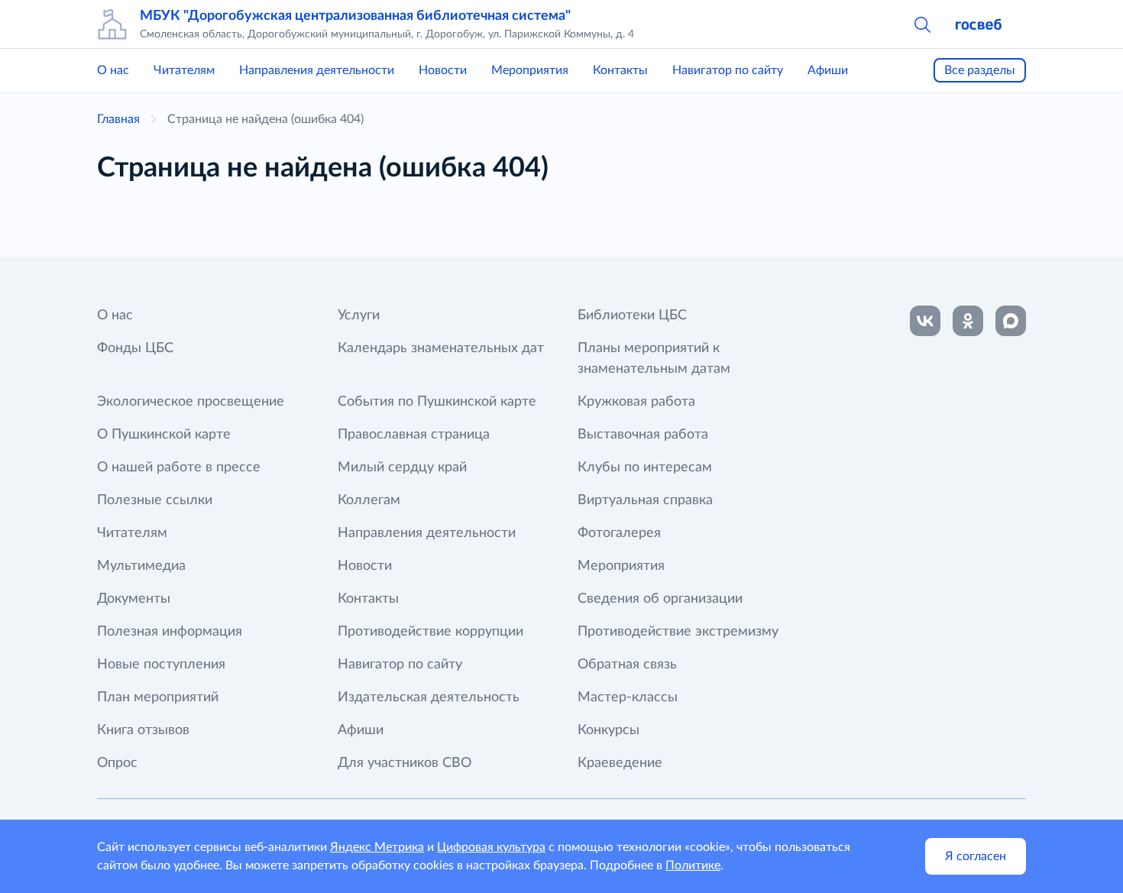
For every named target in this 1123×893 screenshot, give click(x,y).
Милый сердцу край (402, 467)
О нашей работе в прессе (179, 467)
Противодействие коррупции (430, 632)
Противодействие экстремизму (678, 632)
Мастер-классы (628, 697)
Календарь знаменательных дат (441, 348)
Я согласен (975, 856)
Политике (692, 865)
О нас (113, 70)
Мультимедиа (141, 566)
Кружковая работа (636, 402)
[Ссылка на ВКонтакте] (925, 321)
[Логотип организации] (112, 24)
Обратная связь (627, 664)
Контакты (620, 70)
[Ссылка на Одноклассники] (968, 321)
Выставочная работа (643, 435)
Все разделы (979, 70)
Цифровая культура (491, 847)
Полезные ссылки (154, 500)
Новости (443, 70)
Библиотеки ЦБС (632, 315)
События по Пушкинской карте (437, 402)
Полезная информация (169, 632)
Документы (133, 599)
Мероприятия (529, 70)
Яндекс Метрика (377, 847)
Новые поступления (161, 664)
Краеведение (620, 763)
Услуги (359, 315)
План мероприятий (157, 697)
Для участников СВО (404, 763)
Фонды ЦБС (135, 348)
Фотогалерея (619, 533)
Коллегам (369, 500)
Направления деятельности (316, 70)
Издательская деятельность (428, 697)
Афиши (827, 70)
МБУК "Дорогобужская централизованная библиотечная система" (355, 16)
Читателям (184, 70)
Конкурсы (608, 730)
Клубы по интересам (645, 467)
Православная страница (414, 435)
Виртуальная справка (645, 500)
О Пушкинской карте (164, 435)
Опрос (117, 763)
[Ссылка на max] (1010, 321)
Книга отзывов (143, 730)
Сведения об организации (660, 599)
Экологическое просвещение (190, 402)
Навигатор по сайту (727, 70)
